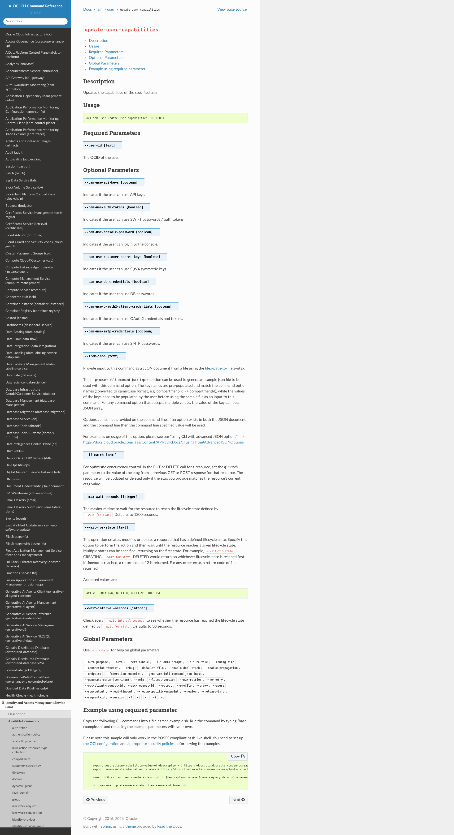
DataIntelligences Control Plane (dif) (31, 444)
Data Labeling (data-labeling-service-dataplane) (31, 355)
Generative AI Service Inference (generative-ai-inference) (28, 616)
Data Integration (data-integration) (30, 346)
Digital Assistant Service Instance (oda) (33, 472)
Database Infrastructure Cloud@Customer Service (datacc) (30, 392)
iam (99, 9)
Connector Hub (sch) (20, 297)
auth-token (19, 728)
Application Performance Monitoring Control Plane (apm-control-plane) (32, 121)
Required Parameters (106, 52)
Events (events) (16, 518)
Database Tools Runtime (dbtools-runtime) (30, 435)
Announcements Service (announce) (31, 71)
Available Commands (23, 721)
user (110, 9)
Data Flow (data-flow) (21, 339)
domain (17, 779)
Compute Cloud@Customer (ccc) (29, 260)
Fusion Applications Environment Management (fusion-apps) (29, 582)
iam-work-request (24, 806)
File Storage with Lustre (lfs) (25, 544)
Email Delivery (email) (20, 500)
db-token (18, 772)
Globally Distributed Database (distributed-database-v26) (27, 661)
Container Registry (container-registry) (33, 311)
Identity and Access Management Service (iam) (35, 705)
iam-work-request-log (27, 812)
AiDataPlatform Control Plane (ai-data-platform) (33, 55)
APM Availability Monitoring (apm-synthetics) (30, 87)
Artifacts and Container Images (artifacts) (28, 143)
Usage (94, 46)
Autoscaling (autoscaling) (23, 159)
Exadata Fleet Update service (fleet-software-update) (31, 527)
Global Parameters (104, 63)
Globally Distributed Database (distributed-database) (27, 650)
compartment (21, 759)
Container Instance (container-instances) (34, 304)
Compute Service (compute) (25, 290)
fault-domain (20, 792)
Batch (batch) (15, 173)
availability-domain (24, 741)
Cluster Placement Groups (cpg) (28, 253)
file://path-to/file (218, 368)
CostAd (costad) (17, 318)
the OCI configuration (101, 744)
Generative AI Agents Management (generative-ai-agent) (30, 605)
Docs (87, 9)
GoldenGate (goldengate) (23, 670)
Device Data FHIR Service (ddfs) (28, 458)
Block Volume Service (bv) (24, 187)
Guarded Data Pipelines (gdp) (26, 688)
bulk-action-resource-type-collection (30, 750)
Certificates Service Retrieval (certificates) (26, 226)
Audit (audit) (14, 152)
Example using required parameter (117, 69)
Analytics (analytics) (19, 64)
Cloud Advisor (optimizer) (23, 235)
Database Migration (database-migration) (35, 412)
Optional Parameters (106, 58)
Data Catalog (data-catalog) (25, 332)
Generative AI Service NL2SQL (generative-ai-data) (27, 638)
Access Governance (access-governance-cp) (34, 43)
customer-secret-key (26, 765)
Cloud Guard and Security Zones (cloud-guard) (34, 244)
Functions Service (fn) (21, 573)
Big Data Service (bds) (21, 180)
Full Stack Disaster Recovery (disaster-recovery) (33, 564)
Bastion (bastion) (17, 166)
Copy (236, 756)
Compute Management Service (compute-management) (27, 281)
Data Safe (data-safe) (20, 375)
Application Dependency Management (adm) (33, 98)
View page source (232, 9)
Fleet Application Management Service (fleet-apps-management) (33, 553)
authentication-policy (26, 734)
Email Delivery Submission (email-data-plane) (33, 509)
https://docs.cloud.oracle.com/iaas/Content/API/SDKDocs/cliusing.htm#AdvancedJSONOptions (163, 442)
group (16, 799)
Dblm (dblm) (14, 451)
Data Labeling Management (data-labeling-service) (30, 366)
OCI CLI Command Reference (37, 6)
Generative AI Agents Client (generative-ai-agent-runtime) (34, 594)
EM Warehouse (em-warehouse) (28, 493)
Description (16, 714)
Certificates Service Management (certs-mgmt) (34, 215)
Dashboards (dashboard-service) (28, 325)
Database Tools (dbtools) (23, 426)
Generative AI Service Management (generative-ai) (31, 627)
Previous (97, 800)
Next (236, 800)
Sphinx (106, 826)
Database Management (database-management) (30, 403)
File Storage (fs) (16, 536)
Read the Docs (169, 826)
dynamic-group (22, 786)
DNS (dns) (13, 479)
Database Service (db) (21, 419)
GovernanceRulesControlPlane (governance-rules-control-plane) (29, 679)
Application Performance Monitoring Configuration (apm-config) (32, 109)
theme (130, 826)
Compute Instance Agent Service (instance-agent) (29, 269)
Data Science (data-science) (25, 382)
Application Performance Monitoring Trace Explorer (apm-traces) (32, 132)
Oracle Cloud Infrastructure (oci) (28, 34)
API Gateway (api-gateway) (24, 78)
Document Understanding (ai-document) (35, 486)
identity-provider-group (28, 826)
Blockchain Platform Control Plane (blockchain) (30, 196)
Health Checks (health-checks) (27, 695)
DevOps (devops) (18, 465)
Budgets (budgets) (18, 205)
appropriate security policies (151, 744)
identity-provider (23, 819)
